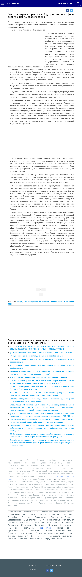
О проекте (32, 565)
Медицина (52, 525)
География (12, 517)
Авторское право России (21, 460)
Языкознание (63, 538)
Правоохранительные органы (58, 490)
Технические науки (44, 533)
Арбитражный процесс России (20, 465)
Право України (64, 528)
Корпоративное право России (20, 482)
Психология (34, 530)
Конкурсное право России (33, 479)
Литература (13, 525)
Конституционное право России (59, 479)
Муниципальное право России (27, 484)
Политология (28, 528)
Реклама (48, 530)
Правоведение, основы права (25, 490)
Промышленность (16, 530)
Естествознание (15, 520)
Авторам (33, 569)
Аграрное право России (47, 460)
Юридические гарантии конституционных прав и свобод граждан (36, 356)
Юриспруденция (48, 538)
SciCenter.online (12, 3)
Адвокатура (67, 460)
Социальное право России (28, 495)
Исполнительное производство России (37, 476)
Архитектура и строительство (24, 512)
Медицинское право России (47, 482)
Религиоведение (63, 530)
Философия (23, 536)
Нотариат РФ (48, 484)
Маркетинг (26, 525)
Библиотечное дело (17, 514)
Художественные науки (61, 536)
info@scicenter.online (53, 565)
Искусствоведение (39, 522)
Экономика (23, 538)
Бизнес (33, 514)
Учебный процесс (64, 533)
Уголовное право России (45, 500)
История (53, 522)
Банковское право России (44, 465)
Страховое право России (52, 495)
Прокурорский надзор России (46, 492)
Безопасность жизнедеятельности (56, 512)
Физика (11, 536)
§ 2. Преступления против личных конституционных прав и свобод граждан (41, 352)
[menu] (2, 3)
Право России (46, 528)
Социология (13, 533)
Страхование (27, 533)
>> (80, 5)
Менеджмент (66, 525)
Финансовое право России (26, 503)
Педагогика (13, 528)
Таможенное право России (31, 498)
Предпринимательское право (19, 492)
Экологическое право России (50, 503)
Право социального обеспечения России (57, 487)
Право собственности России (28, 487)
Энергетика (34, 538)
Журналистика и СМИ (34, 520)
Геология (26, 517)
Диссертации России (61, 517)
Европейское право (23, 471)
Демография (40, 517)
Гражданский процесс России (21, 468)
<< (76, 5)
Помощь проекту (66, 3)
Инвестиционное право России (46, 473)
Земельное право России (64, 471)
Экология (12, 538)
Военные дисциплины (61, 514)
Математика (39, 525)
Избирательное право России (20, 473)
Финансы (35, 536)
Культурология (66, 522)
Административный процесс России (56, 463)
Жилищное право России (42, 471)
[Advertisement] (26, 48)
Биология (44, 514)
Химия (45, 536)
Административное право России (22, 463)
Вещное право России (65, 465)
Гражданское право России (47, 468)
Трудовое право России (54, 498)
